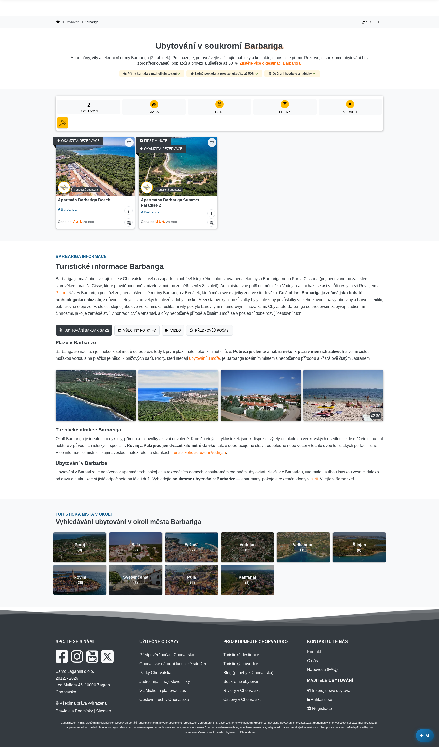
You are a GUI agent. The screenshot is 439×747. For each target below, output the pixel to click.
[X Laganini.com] (107, 656)
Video (175, 330)
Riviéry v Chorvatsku (242, 690)
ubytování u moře (204, 358)
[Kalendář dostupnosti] (128, 222)
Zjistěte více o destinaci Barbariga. (271, 63)
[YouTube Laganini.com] (92, 656)
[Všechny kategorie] (62, 123)
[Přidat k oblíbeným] (129, 142)
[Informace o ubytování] (128, 210)
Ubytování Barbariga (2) (86, 330)
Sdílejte (373, 22)
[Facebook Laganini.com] (62, 656)
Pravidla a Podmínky (74, 711)
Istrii (314, 479)
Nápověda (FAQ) (322, 669)
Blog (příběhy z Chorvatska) (248, 672)
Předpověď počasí (212, 330)
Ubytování (72, 22)
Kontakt (314, 652)
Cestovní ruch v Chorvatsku (164, 699)
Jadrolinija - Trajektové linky (164, 681)
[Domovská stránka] (58, 22)
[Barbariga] (96, 395)
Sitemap (103, 711)
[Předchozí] (64, 166)
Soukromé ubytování (241, 681)
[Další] (126, 166)
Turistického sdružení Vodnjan (198, 452)
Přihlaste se (321, 699)
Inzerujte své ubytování (332, 690)
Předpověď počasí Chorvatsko (166, 655)
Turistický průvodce (240, 664)
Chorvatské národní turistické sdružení (173, 664)
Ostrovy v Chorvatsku (242, 699)
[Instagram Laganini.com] (77, 656)
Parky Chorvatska (155, 672)
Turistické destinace (241, 655)
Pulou (61, 293)
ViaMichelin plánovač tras (162, 690)
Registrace (321, 708)
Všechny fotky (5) (139, 330)
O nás (312, 661)
